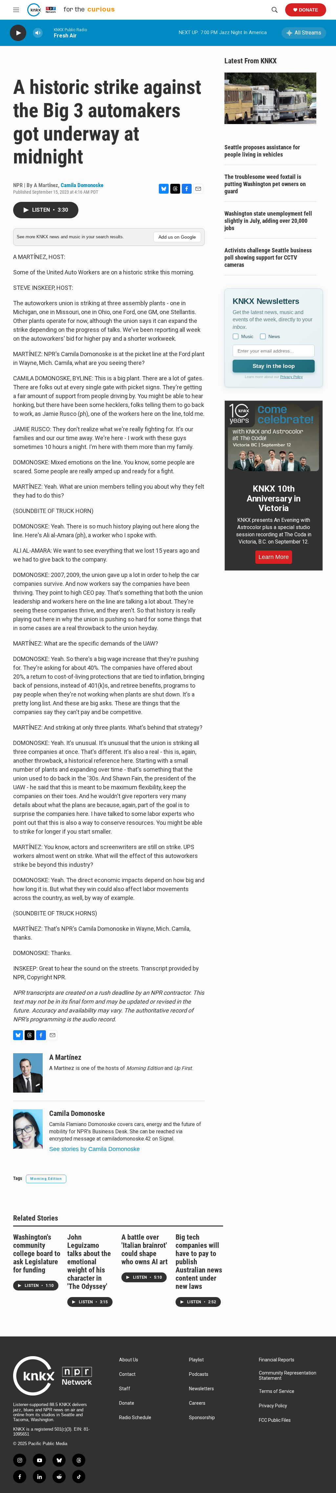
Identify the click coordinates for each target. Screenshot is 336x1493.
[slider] (48, 32)
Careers (197, 1403)
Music (247, 336)
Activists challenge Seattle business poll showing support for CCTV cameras (268, 257)
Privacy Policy (291, 377)
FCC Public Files (275, 1420)
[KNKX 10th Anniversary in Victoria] (274, 437)
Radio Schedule (135, 1417)
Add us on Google (177, 237)
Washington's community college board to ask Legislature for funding (36, 1253)
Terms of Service (276, 1391)
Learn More (274, 557)
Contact (127, 1374)
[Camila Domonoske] (28, 1129)
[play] (18, 33)
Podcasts (198, 1374)
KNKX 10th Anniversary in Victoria (274, 498)
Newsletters (201, 1388)
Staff (124, 1388)
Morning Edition (46, 1179)
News (274, 336)
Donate (308, 9)
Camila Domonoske (82, 185)
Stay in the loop (274, 366)
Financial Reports (276, 1359)
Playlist (196, 1359)
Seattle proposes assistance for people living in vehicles (262, 151)
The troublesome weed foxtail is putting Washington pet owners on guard (265, 184)
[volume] (37, 33)
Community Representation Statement (287, 1376)
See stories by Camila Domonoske (94, 1149)
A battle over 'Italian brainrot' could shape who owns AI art (144, 1249)
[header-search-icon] (274, 10)
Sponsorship (202, 1417)
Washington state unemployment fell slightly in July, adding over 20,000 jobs (268, 220)
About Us (128, 1359)
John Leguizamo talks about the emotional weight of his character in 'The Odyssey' (89, 1261)
